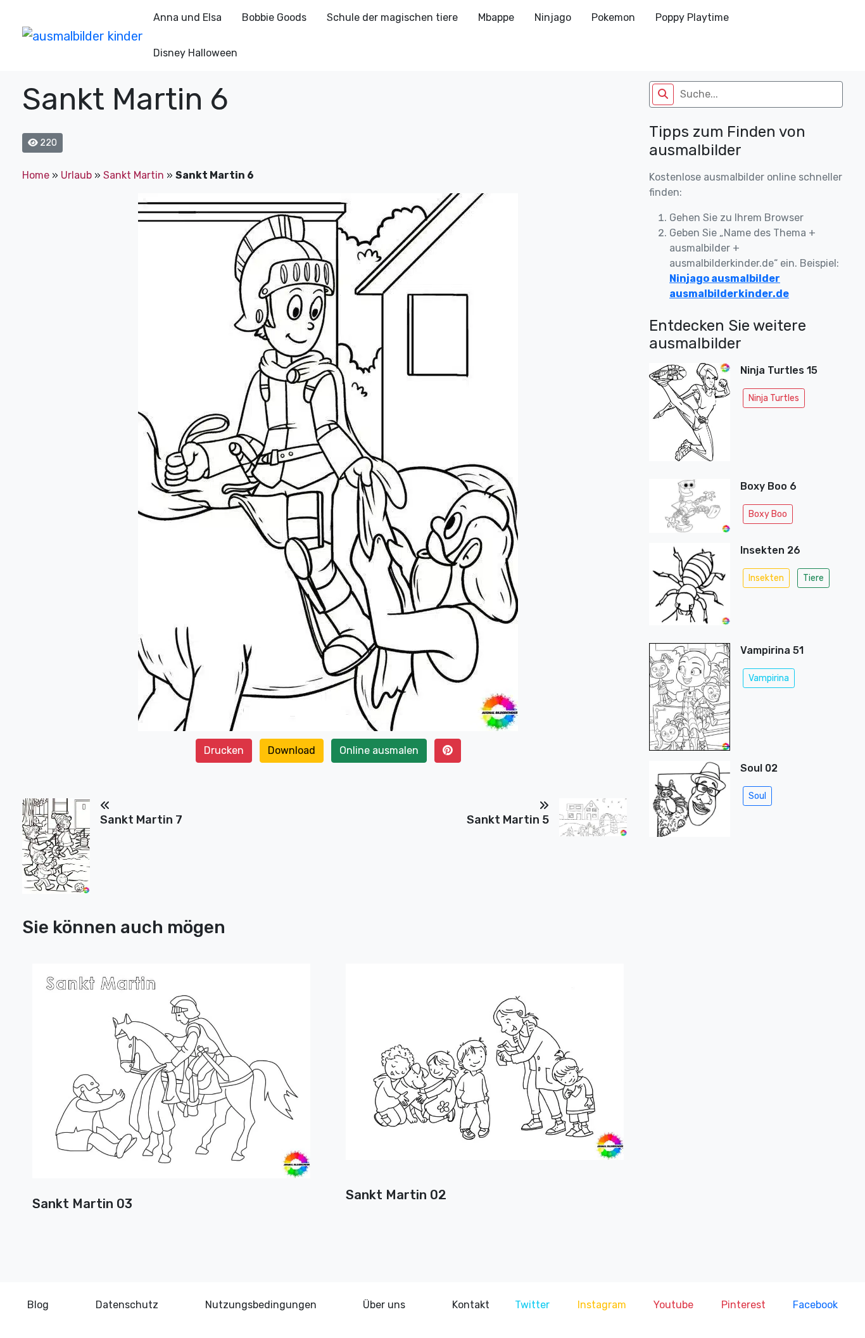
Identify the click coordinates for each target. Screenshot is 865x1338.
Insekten (766, 578)
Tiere (813, 578)
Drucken (224, 750)
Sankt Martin (133, 175)
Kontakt (470, 1305)
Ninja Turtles (773, 398)
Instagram (602, 1305)
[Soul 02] (689, 802)
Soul (757, 796)
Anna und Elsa (187, 17)
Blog (38, 1305)
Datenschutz (127, 1305)
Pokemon (613, 17)
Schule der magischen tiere (392, 17)
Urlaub (76, 175)
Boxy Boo (767, 514)
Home (35, 175)
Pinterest (743, 1305)
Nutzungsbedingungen (261, 1305)
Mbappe (496, 17)
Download (291, 750)
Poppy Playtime (692, 17)
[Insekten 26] (689, 588)
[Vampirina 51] (689, 697)
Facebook (815, 1305)
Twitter (532, 1305)
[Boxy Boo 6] (689, 506)
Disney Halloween (195, 53)
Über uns (384, 1305)
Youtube (673, 1305)
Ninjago (552, 17)
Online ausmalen (379, 750)
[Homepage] (82, 35)
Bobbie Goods (274, 17)
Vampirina (768, 678)
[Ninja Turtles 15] (689, 416)
